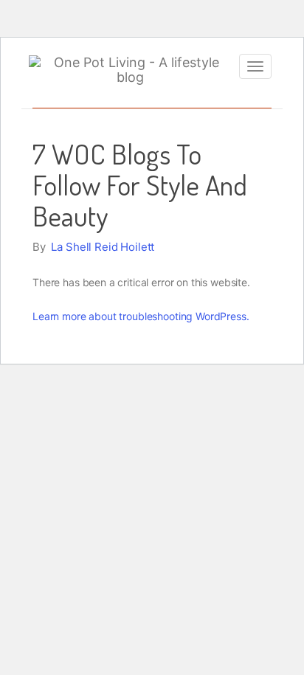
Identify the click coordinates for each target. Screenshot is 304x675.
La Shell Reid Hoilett (102, 247)
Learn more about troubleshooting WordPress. (140, 316)
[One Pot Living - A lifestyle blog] (130, 70)
